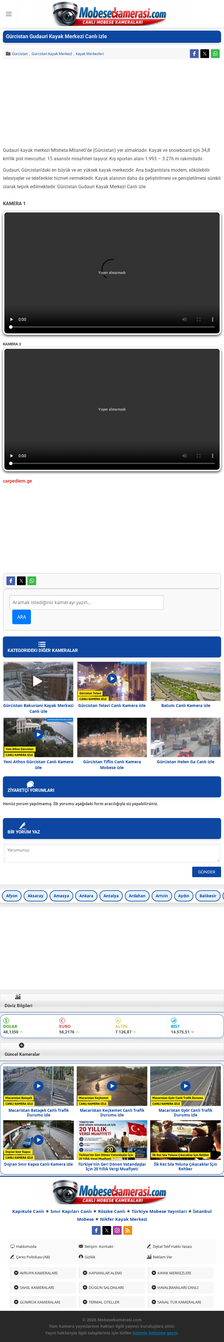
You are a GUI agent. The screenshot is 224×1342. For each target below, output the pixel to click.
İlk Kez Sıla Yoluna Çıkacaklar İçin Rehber (185, 1166)
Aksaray (35, 895)
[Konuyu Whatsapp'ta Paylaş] (215, 53)
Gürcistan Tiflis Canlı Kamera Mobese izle (112, 764)
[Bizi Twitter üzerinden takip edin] (106, 1230)
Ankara (86, 895)
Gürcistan (20, 53)
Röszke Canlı (111, 1211)
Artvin (162, 895)
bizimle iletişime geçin (155, 1333)
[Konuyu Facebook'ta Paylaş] (194, 53)
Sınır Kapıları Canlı (71, 1211)
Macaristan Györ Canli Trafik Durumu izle (185, 1112)
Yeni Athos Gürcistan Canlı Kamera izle (38, 764)
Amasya (61, 895)
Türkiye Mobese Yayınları (159, 1211)
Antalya (111, 895)
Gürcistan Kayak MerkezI (52, 53)
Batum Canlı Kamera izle (185, 705)
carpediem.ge (17, 481)
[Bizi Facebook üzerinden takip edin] (96, 1230)
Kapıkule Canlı (28, 1211)
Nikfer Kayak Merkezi (123, 1219)
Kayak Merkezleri (90, 53)
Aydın (183, 895)
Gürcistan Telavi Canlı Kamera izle (112, 705)
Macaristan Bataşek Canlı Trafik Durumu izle (38, 1112)
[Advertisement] (112, 103)
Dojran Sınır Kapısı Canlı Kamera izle (38, 1164)
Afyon (12, 895)
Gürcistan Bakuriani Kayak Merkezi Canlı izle (38, 708)
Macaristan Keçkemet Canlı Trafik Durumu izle (112, 1112)
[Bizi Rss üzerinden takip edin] (127, 1230)
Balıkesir (208, 895)
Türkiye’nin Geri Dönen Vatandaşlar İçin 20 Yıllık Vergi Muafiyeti (112, 1166)
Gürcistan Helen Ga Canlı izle (185, 761)
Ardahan (137, 895)
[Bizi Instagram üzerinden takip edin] (117, 1230)
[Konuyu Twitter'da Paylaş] (204, 53)
